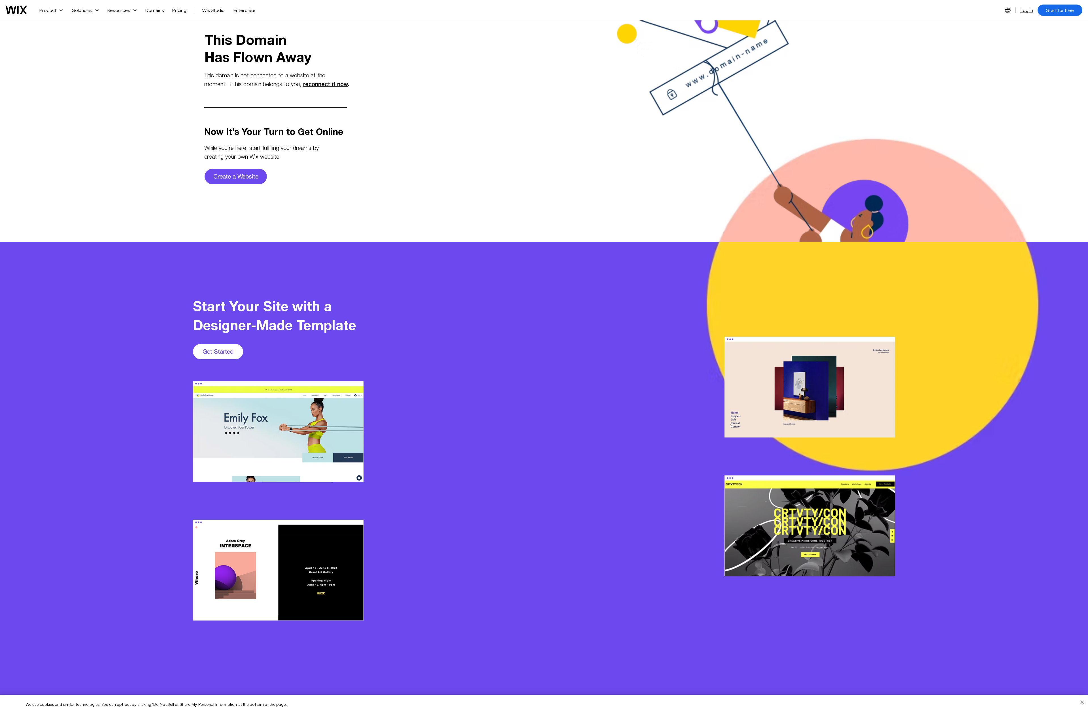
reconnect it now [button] (325, 85)
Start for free (1060, 10)
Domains (154, 10)
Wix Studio (213, 10)
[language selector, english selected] (1008, 10)
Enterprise (244, 10)
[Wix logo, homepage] (16, 10)
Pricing (179, 10)
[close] (1082, 703)
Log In (1026, 10)
